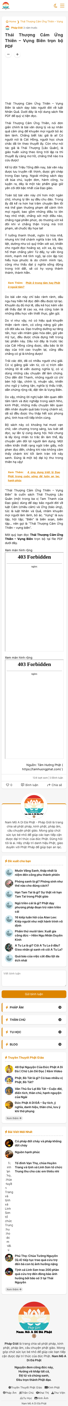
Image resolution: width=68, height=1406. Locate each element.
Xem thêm (13, 1118)
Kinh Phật (54, 1387)
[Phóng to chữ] (17, 54)
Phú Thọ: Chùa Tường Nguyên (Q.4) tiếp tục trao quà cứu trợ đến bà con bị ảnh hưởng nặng (36, 1260)
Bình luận (31, 785)
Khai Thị (44, 1392)
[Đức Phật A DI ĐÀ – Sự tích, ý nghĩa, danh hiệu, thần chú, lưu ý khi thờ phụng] (9, 1108)
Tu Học (27, 1398)
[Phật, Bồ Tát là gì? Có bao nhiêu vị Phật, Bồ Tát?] (9, 1083)
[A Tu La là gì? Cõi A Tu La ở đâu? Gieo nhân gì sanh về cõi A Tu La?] (9, 950)
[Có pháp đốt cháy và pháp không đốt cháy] (9, 1146)
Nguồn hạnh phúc (27, 1152)
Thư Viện (59, 1392)
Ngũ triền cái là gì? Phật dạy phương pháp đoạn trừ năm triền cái (38, 907)
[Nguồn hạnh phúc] (9, 1157)
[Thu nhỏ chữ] (8, 54)
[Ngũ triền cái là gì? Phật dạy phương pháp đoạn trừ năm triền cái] (9, 908)
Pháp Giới (17, 27)
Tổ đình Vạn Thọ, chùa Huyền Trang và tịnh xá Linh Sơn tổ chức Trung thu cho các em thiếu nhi (38, 1167)
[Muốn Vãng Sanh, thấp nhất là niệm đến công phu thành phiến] (9, 875)
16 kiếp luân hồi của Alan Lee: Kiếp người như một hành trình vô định (39, 921)
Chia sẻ (56, 785)
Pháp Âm (11, 1392)
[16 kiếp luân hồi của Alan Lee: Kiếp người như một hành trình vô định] (9, 922)
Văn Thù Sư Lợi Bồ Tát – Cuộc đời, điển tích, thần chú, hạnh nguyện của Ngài (38, 1093)
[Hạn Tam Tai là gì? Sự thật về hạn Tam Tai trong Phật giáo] (9, 897)
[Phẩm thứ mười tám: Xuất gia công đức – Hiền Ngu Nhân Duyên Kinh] (9, 936)
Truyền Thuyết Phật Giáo (26, 1387)
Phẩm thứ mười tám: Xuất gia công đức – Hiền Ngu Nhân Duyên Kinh (39, 935)
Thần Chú (28, 1392)
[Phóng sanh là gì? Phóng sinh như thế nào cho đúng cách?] (9, 886)
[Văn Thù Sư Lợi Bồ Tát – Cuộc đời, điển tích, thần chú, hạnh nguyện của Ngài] (9, 1094)
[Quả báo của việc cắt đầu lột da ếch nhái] (9, 961)
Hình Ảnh (42, 1398)
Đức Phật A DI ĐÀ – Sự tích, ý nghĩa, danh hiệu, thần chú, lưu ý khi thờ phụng (38, 1107)
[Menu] (62, 6)
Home (12, 21)
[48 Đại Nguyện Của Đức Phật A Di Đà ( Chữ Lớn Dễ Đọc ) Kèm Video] (9, 1072)
